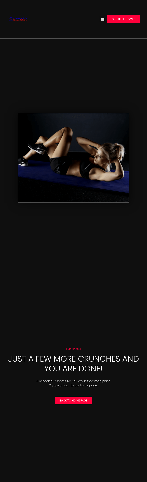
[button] (102, 19)
